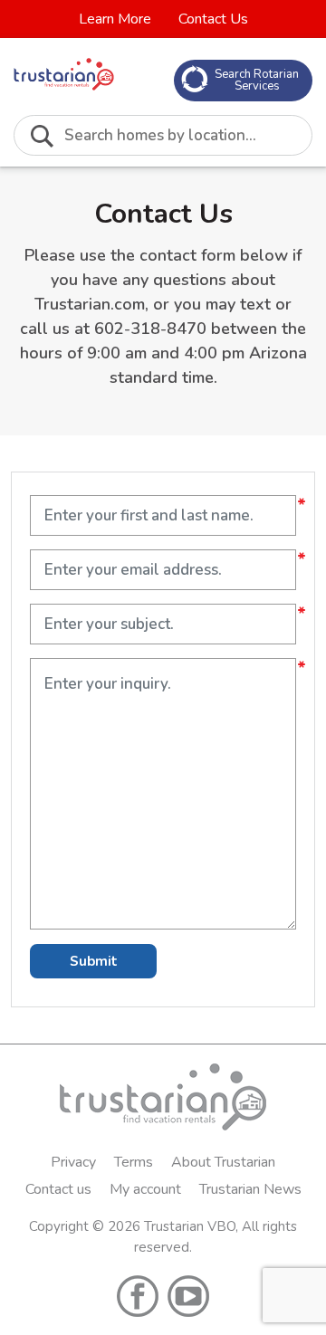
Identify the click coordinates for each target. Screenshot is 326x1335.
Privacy (73, 1162)
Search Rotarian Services (257, 80)
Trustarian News (250, 1189)
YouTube (188, 1296)
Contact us (58, 1189)
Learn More (115, 19)
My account (145, 1189)
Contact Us (213, 19)
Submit (94, 961)
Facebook (137, 1296)
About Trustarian (223, 1162)
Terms (133, 1162)
